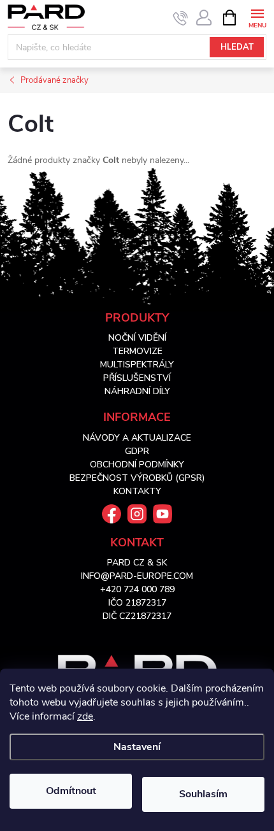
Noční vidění (137, 338)
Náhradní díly (137, 391)
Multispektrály (137, 365)
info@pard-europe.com (137, 576)
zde (85, 716)
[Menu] (257, 17)
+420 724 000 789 (137, 589)
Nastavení (137, 747)
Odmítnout (71, 791)
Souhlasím (203, 794)
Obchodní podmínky (137, 464)
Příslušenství (137, 378)
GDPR (137, 451)
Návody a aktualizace (137, 438)
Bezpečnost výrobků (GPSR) (137, 478)
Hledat (237, 47)
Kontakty (137, 491)
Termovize (137, 351)
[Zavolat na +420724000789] (181, 18)
